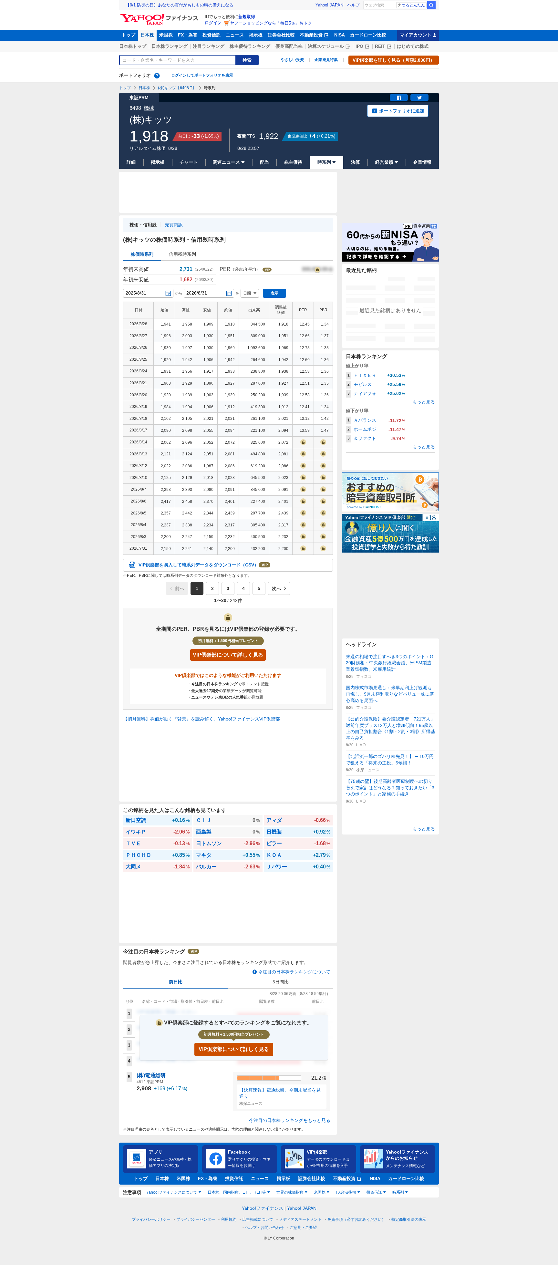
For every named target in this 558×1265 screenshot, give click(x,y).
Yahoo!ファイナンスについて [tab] (171, 1192)
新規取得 (246, 16)
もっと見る (423, 401)
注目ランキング (208, 46)
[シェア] (399, 97)
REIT (380, 46)
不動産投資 (311, 34)
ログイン (213, 22)
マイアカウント (415, 34)
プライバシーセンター (195, 1219)
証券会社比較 (281, 34)
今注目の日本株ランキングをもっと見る (289, 1120)
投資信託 (211, 34)
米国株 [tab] (320, 1192)
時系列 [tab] (398, 1192)
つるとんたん (413, 5)
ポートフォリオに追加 (401, 110)
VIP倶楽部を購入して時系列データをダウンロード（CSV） (199, 564)
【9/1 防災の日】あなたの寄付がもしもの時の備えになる (179, 5)
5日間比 (281, 981)
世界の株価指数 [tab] (290, 1192)
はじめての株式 (413, 46)
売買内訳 (174, 224)
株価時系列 (142, 254)
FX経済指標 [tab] (346, 1192)
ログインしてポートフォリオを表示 (202, 75)
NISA (339, 34)
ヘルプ (353, 5)
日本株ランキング (169, 46)
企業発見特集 (326, 59)
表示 (274, 293)
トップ (128, 34)
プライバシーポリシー (151, 1219)
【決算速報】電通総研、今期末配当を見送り (280, 1093)
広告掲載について (257, 1219)
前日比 (175, 981)
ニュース (235, 34)
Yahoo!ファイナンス (262, 1208)
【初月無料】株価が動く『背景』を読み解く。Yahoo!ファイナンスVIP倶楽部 (201, 718)
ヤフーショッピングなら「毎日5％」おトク (271, 23)
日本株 (147, 34)
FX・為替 (187, 34)
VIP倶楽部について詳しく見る (234, 1049)
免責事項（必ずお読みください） (356, 1219)
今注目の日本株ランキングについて (294, 971)
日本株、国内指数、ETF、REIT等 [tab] (237, 1192)
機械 (149, 108)
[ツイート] (419, 97)
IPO (359, 46)
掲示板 (256, 34)
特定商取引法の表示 (408, 1219)
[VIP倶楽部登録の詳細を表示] (317, 269)
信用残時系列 (182, 254)
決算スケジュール (326, 46)
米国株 (166, 34)
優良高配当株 (289, 46)
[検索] (431, 5)
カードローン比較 (368, 34)
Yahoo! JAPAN (329, 5)
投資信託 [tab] (374, 1192)
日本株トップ (132, 46)
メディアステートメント (300, 1219)
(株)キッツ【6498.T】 (177, 88)
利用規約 (228, 1219)
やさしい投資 (292, 59)
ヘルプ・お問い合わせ (264, 1227)
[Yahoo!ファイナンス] (160, 15)
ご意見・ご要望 (303, 1227)
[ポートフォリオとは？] (156, 75)
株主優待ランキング (250, 46)
